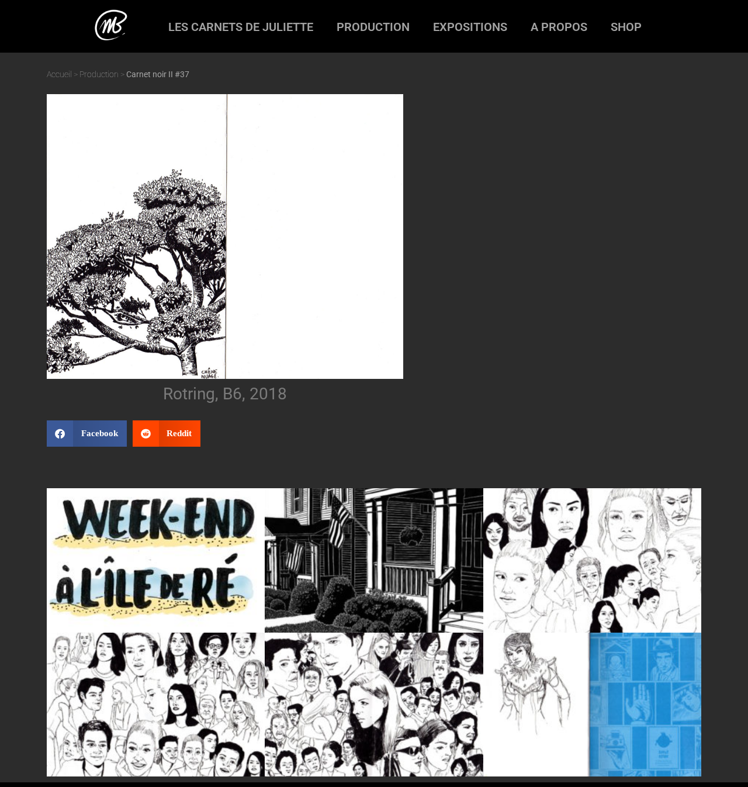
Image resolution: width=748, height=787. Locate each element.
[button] (87, 433)
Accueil (59, 74)
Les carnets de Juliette (240, 27)
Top (720, 759)
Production (373, 27)
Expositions (470, 27)
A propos (559, 27)
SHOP (626, 27)
